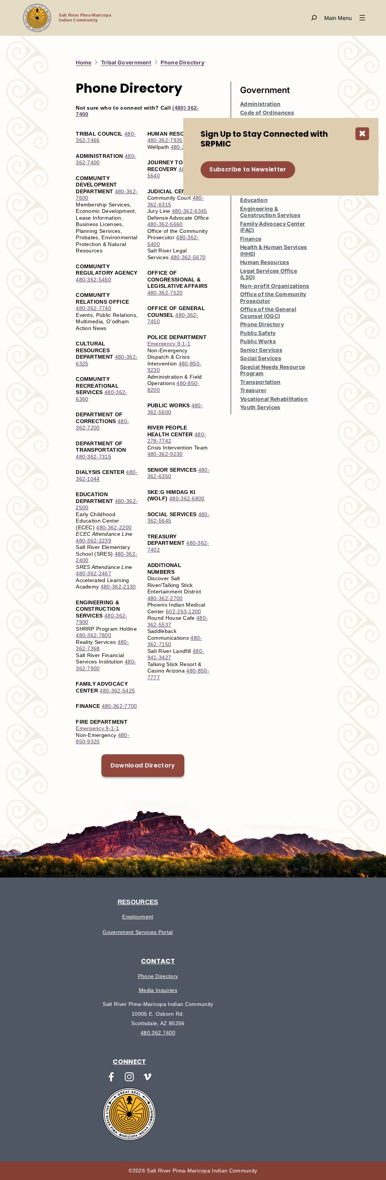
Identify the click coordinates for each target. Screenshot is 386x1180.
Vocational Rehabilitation (274, 399)
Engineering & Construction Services (270, 212)
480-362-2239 (93, 541)
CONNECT (129, 1061)
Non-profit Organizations (274, 286)
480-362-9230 (165, 454)
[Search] (314, 17)
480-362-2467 (93, 573)
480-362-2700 (165, 598)
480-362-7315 (93, 457)
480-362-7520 (165, 293)
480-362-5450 (93, 280)
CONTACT (158, 961)
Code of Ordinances (267, 112)
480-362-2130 (118, 587)
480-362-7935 (165, 140)
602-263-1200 (183, 611)
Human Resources (264, 262)
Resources (138, 902)
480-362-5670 (188, 257)
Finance (250, 238)
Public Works (258, 341)
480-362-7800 (93, 635)
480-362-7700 (119, 706)
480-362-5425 (117, 691)
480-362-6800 (187, 498)
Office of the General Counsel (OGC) (268, 312)
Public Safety (258, 333)
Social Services (260, 358)
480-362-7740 (93, 308)
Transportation (260, 382)
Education (254, 200)
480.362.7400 (158, 1033)
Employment (137, 917)
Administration (260, 104)
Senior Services (261, 350)
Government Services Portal (138, 932)
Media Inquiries (158, 990)
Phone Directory (262, 324)
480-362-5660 (165, 224)
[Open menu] (345, 17)
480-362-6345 (189, 211)
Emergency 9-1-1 (97, 728)
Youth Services (260, 407)
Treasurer (253, 390)
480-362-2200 (114, 527)
